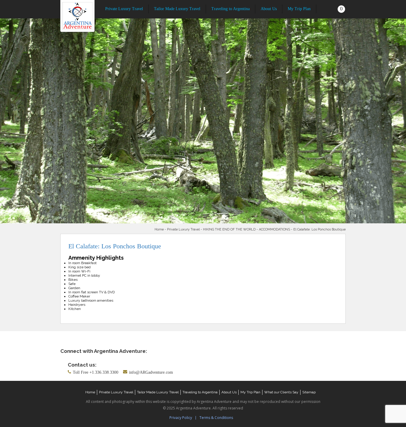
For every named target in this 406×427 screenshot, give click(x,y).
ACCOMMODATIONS (274, 229)
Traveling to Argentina (230, 9)
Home (159, 229)
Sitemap (309, 392)
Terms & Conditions (216, 417)
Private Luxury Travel (124, 9)
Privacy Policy (180, 417)
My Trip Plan (299, 9)
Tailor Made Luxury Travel (177, 9)
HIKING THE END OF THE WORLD (229, 229)
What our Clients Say (281, 392)
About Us (269, 9)
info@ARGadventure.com (151, 372)
